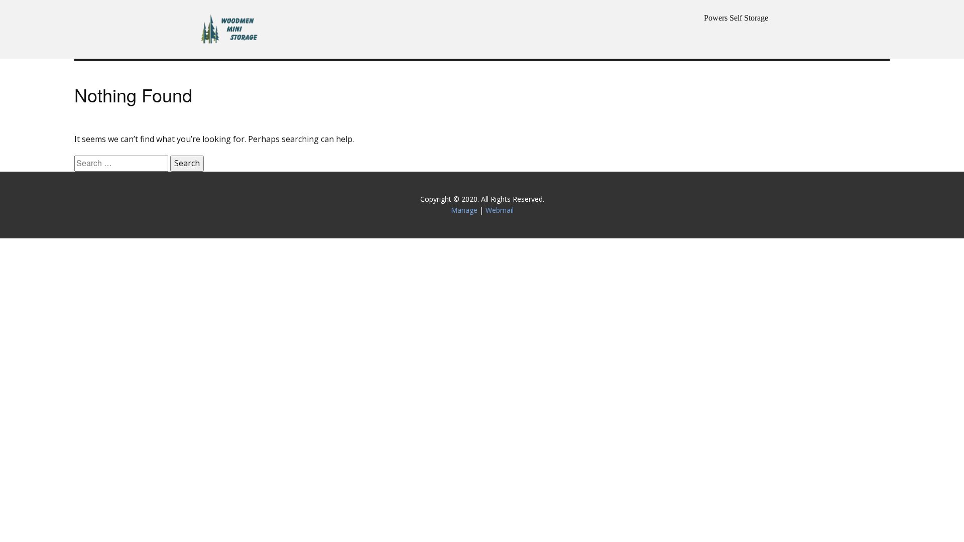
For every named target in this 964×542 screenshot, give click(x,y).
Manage (464, 210)
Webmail (500, 210)
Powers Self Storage (736, 18)
